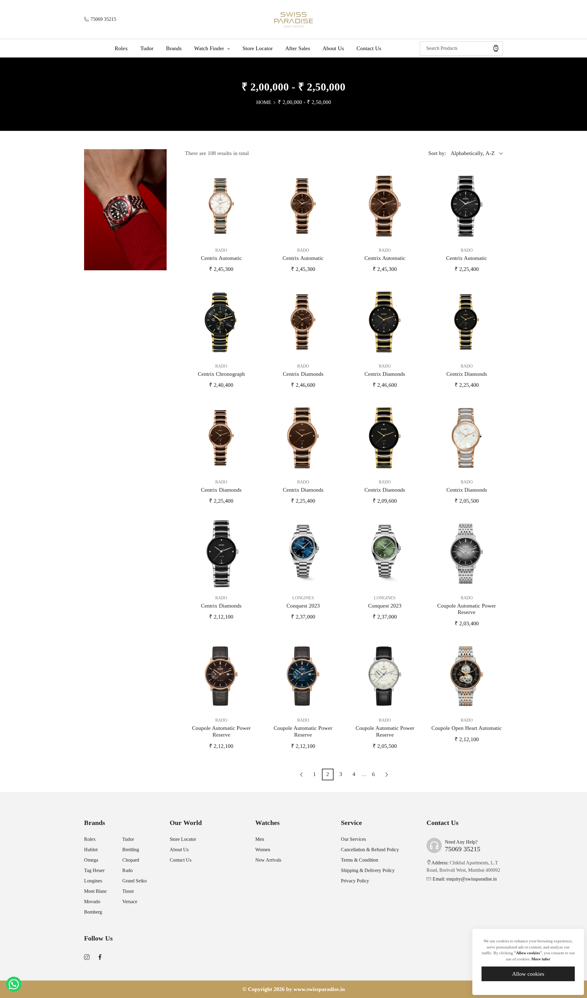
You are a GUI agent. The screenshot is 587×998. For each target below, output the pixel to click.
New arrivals (268, 860)
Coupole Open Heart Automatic (466, 728)
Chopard (130, 860)
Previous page (301, 774)
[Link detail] (87, 957)
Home (263, 102)
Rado (127, 870)
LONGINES (303, 598)
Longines (93, 880)
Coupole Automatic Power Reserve (466, 609)
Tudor (128, 839)
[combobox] (461, 48)
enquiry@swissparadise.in (465, 879)
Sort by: (437, 153)
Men (259, 839)
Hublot (91, 849)
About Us (179, 849)
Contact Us (180, 860)
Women (262, 849)
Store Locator (183, 839)
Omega (91, 860)
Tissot (128, 891)
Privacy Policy (355, 880)
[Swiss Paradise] (293, 19)
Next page (387, 774)
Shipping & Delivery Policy (368, 870)
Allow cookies (528, 974)
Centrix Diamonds (303, 374)
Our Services (353, 839)
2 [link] (327, 774)
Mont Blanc (95, 891)
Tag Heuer (94, 870)
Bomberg (93, 912)
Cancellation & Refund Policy (370, 849)
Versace (129, 901)
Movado (92, 901)
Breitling (130, 849)
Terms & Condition (359, 860)
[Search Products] (496, 48)
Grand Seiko (134, 880)
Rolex (90, 839)
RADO (221, 250)
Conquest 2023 (303, 606)
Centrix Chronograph (221, 374)
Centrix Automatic (221, 258)
